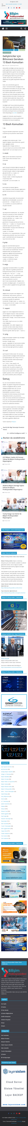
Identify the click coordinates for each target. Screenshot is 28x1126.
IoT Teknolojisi (4, 801)
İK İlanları (3, 1007)
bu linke (15, 112)
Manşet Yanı (22, 49)
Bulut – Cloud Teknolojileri (7, 791)
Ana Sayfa (3, 1004)
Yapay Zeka (4, 831)
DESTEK (25, 992)
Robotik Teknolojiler (6, 818)
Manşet (3, 808)
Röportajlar (4, 821)
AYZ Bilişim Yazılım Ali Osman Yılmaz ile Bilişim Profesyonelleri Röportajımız (14, 459)
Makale (16, 49)
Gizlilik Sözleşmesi (5, 1016)
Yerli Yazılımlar (4, 838)
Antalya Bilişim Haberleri (7, 771)
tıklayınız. (14, 421)
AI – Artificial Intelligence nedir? (16, 433)
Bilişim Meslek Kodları (6, 786)
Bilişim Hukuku (4, 784)
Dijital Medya (4, 794)
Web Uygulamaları (5, 828)
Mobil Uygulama (5, 813)
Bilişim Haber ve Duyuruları (7, 781)
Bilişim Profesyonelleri (8, 49)
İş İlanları (3, 1054)
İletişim (3, 1026)
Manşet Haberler (5, 1041)
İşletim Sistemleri (5, 804)
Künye (2, 1023)
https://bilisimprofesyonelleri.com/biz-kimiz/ (11, 588)
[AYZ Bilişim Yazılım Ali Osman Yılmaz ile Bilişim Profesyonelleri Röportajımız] (14, 442)
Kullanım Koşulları (5, 1019)
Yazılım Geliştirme (7, 52)
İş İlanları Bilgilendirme (7, 1013)
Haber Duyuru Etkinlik (7, 1045)
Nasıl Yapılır (4, 816)
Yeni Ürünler (4, 836)
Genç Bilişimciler (5, 796)
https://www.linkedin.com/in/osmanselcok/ (11, 667)
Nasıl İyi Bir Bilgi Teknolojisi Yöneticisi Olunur (13, 428)
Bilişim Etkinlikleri (5, 776)
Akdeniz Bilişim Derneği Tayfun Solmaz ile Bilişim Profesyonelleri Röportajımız (13, 487)
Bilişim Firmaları (5, 779)
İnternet (3, 799)
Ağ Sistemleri (4, 769)
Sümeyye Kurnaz (15, 65)
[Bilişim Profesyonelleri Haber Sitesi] (3, 28)
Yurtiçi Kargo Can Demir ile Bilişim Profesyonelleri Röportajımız (12, 516)
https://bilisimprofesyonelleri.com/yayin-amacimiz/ (13, 593)
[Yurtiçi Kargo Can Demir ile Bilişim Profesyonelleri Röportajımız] (14, 499)
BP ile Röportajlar (5, 1057)
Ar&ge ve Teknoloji (5, 774)
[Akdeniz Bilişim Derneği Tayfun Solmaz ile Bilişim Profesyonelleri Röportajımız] (14, 470)
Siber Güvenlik (4, 823)
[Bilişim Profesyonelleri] (14, 967)
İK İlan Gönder (4, 1010)
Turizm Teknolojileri (6, 826)
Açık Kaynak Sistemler (6, 766)
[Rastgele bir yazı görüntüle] (25, 28)
